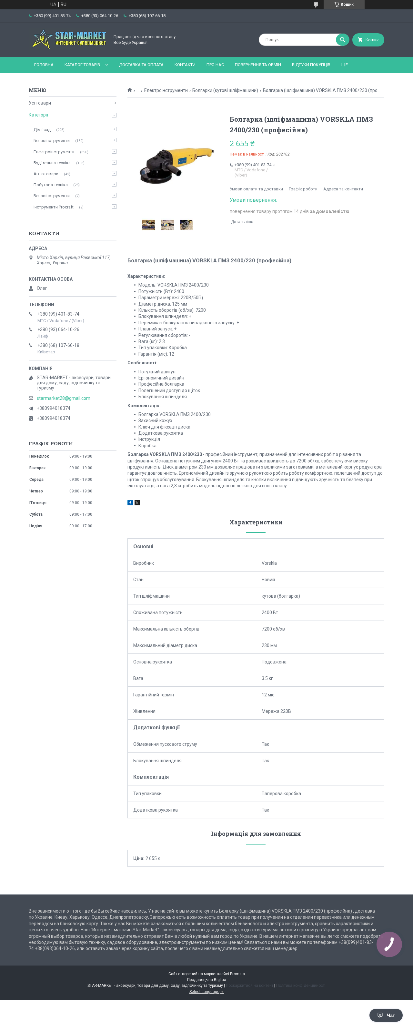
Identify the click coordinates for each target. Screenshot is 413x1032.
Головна (44, 64)
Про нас (215, 64)
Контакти (185, 64)
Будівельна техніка (52, 162)
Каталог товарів (82, 64)
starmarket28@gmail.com (63, 398)
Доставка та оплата (141, 64)
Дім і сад (42, 129)
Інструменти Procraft (54, 207)
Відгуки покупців (311, 64)
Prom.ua (237, 974)
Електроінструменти (166, 90)
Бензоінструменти (52, 140)
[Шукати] (342, 40)
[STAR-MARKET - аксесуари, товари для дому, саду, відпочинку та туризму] (67, 48)
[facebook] (130, 503)
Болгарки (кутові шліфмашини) (225, 90)
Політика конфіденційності (301, 985)
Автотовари (46, 173)
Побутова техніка (51, 184)
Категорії (38, 114)
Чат (391, 1015)
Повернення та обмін (258, 64)
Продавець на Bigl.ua (206, 979)
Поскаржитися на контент (249, 985)
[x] (137, 503)
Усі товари (40, 103)
